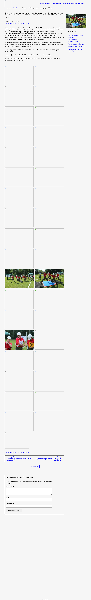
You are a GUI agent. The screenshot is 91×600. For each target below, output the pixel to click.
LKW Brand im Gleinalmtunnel (73, 40)
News (42, 3)
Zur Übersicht (34, 466)
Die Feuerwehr (56, 3)
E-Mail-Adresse (11, 504)
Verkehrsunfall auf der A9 (76, 44)
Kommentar (10, 487)
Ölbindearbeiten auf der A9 (76, 46)
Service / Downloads (77, 3)
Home (6, 8)
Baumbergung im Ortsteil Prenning (76, 50)
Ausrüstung (66, 3)
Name (8, 498)
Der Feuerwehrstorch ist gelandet (75, 36)
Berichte (47, 3)
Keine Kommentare (24, 23)
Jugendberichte (13, 8)
